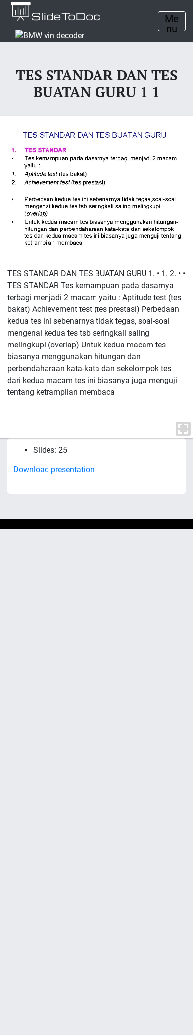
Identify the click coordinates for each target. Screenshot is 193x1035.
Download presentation (54, 469)
